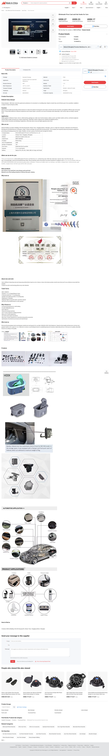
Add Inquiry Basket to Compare (29, 57)
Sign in (106, 4)
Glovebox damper (58, 710)
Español (24, 747)
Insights (92, 745)
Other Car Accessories (34, 726)
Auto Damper (82, 733)
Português (30, 747)
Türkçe (83, 747)
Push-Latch (4, 712)
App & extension (89, 7)
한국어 (66, 747)
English (19, 747)
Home (2, 10)
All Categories (6, 7)
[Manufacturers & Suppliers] (9, 3)
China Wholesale (48, 745)
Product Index (80, 745)
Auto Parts (24, 10)
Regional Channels (72, 745)
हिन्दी (74, 747)
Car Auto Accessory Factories (9, 733)
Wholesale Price (56, 745)
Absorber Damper (93, 733)
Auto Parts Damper (21, 737)
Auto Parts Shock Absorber (70, 733)
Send (13, 661)
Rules (106, 7)
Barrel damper (31, 710)
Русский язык (41, 747)
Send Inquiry (70, 26)
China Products (25, 745)
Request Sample (86, 30)
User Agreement (63, 750)
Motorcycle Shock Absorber (9, 726)
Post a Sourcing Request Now (42, 661)
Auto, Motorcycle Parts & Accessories (13, 10)
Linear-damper (84, 710)
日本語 (70, 747)
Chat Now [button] (96, 26)
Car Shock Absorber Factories (26, 733)
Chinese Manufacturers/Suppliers (37, 745)
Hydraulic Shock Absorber (48, 726)
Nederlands (57, 747)
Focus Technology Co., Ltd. (44, 750)
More (2, 740)
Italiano (47, 747)
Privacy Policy (76, 750)
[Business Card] (105, 76)
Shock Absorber (31, 10)
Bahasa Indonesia (95, 747)
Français (35, 747)
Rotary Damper (4, 710)
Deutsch (51, 747)
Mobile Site (86, 745)
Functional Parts (32, 712)
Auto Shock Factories (41, 733)
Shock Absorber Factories (55, 733)
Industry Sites (64, 745)
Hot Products (18, 745)
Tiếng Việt (88, 747)
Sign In (61, 63)
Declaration (70, 750)
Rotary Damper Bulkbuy (34, 737)
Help (81, 7)
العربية (62, 747)
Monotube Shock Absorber (79, 726)
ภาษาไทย (79, 747)
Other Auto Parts (22, 726)
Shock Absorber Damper (8, 737)
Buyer (73, 7)
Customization (57, 712)
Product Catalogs (22, 707)
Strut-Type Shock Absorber (64, 726)
